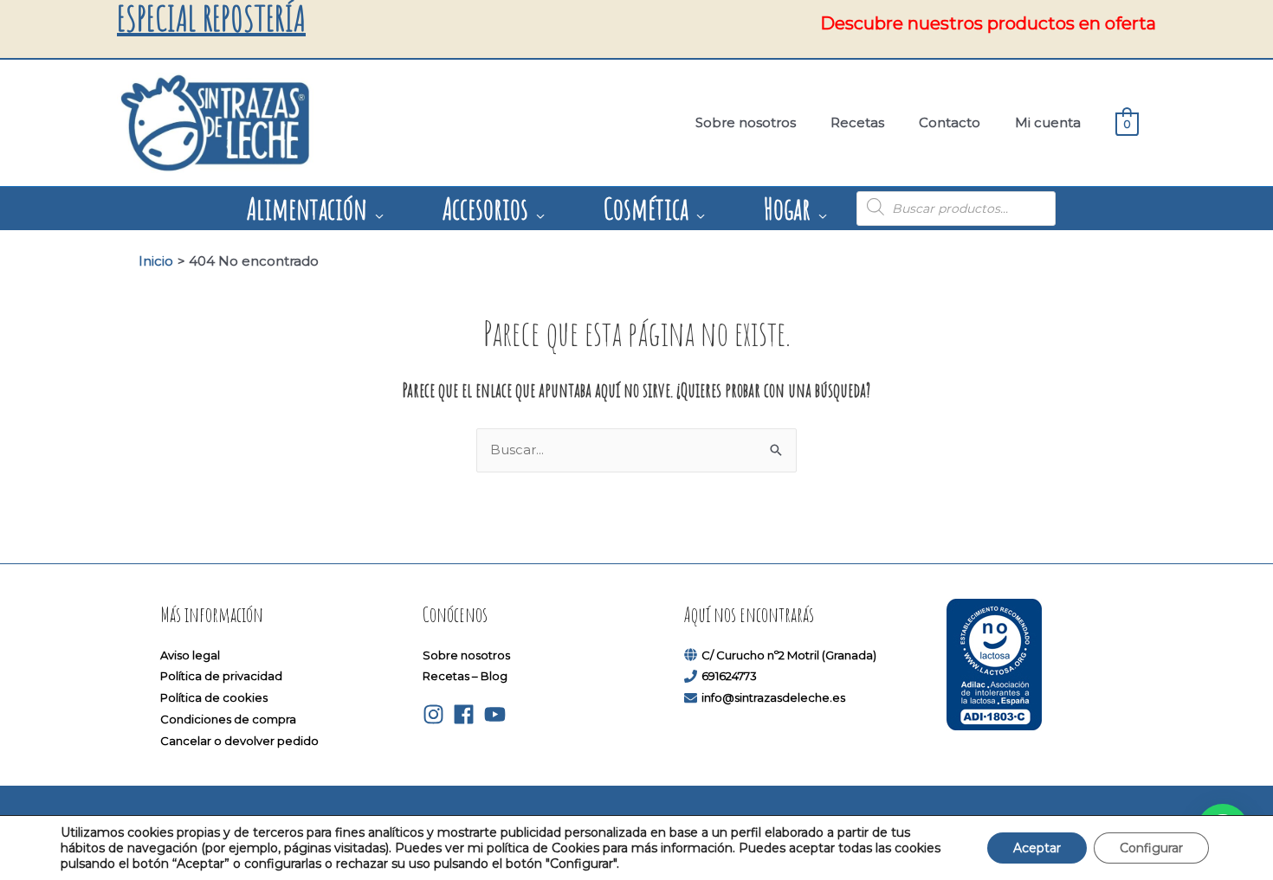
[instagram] (437, 714)
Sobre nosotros (466, 655)
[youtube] (498, 714)
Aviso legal (190, 655)
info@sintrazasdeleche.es (773, 697)
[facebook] (467, 714)
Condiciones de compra (228, 719)
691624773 (729, 676)
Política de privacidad (221, 676)
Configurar (1151, 848)
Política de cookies (214, 697)
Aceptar (1037, 848)
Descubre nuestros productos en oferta (988, 23)
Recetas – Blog (465, 676)
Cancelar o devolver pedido (239, 741)
